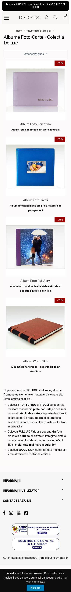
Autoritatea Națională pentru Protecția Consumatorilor (35, 557)
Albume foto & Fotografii (39, 31)
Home (19, 31)
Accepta (35, 587)
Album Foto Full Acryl (35, 281)
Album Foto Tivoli (35, 200)
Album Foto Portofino (35, 124)
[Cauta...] (54, 18)
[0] (65, 19)
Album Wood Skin (35, 361)
